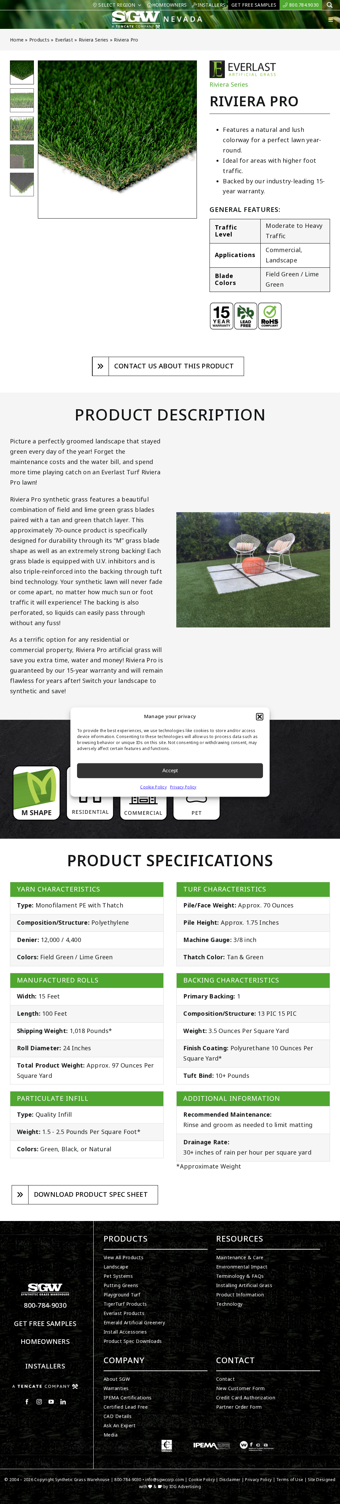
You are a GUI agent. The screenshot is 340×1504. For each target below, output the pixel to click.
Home (17, 40)
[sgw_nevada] (161, 13)
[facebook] (27, 1401)
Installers (45, 1366)
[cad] (166, 1442)
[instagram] (39, 1401)
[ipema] (212, 1442)
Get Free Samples (45, 1324)
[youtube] (51, 1401)
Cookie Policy (153, 787)
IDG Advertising (185, 1487)
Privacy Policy (183, 787)
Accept (170, 770)
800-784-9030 (45, 1305)
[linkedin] (63, 1401)
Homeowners (45, 1342)
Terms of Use (289, 1480)
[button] (259, 716)
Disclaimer (230, 1480)
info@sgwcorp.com (164, 1480)
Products (39, 40)
